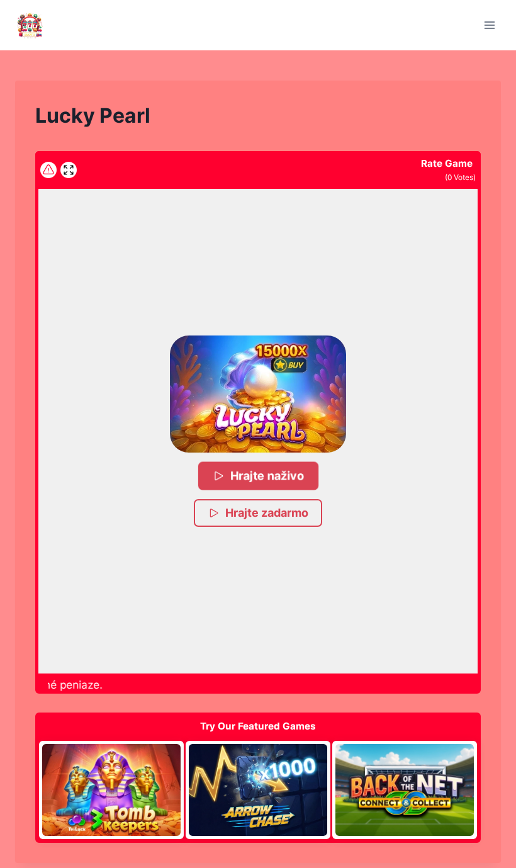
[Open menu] (489, 25)
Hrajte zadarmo (266, 512)
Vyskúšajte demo (111, 789)
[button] (257, 394)
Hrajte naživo (267, 475)
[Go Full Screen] (68, 170)
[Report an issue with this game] (48, 170)
